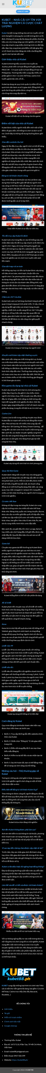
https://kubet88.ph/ (20, 1060)
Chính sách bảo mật (12, 1021)
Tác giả (7, 1013)
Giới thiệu (8, 1009)
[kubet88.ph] (23, 4)
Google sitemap (10, 1026)
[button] (3, 4)
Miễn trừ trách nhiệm (13, 1017)
